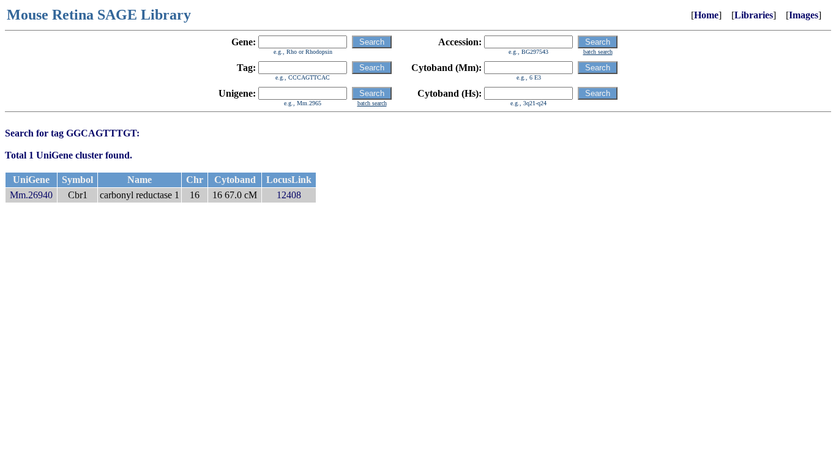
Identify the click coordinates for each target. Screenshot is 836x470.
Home (706, 15)
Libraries (753, 15)
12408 (289, 195)
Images (803, 15)
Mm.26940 (31, 195)
